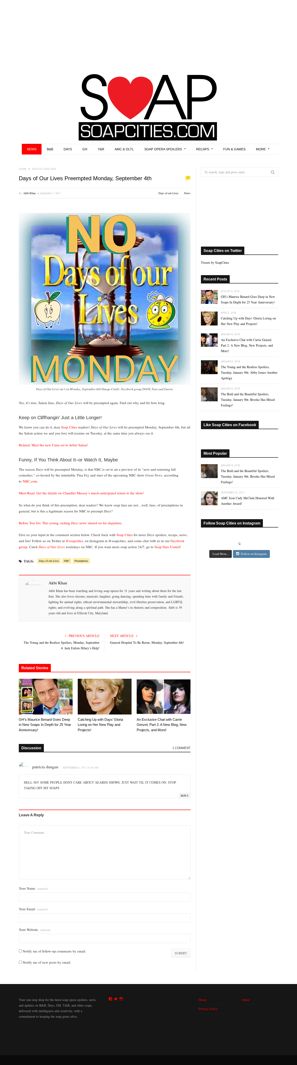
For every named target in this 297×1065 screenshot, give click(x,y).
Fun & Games (234, 149)
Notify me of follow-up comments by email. (54, 951)
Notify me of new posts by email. (47, 962)
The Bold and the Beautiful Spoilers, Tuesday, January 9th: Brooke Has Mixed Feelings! (248, 399)
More (261, 149)
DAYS (68, 149)
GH (84, 149)
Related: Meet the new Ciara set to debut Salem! (53, 445)
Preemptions (81, 561)
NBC (67, 561)
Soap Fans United (167, 546)
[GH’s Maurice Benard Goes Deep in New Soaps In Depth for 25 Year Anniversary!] (46, 696)
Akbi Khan (29, 193)
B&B (50, 149)
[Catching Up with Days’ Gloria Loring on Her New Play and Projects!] (105, 696)
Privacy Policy (208, 1009)
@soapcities (74, 540)
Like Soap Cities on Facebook (229, 425)
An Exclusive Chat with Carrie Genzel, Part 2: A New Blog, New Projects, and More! (162, 725)
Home (203, 999)
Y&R (101, 149)
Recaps (202, 149)
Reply (185, 795)
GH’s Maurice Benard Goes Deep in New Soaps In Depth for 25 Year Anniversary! (45, 725)
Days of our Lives (168, 193)
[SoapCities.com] (148, 107)
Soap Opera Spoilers (163, 149)
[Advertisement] (148, 34)
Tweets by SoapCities (215, 262)
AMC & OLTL (124, 149)
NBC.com (30, 481)
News (31, 149)
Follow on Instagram (254, 554)
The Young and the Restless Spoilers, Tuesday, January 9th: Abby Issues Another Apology (249, 372)
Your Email (33, 909)
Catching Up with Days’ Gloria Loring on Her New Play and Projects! (100, 725)
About (246, 999)
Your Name (33, 888)
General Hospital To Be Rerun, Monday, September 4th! (147, 642)
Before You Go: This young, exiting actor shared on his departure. (71, 523)
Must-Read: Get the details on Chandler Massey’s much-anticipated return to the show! (81, 493)
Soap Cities (69, 427)
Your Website (35, 929)
